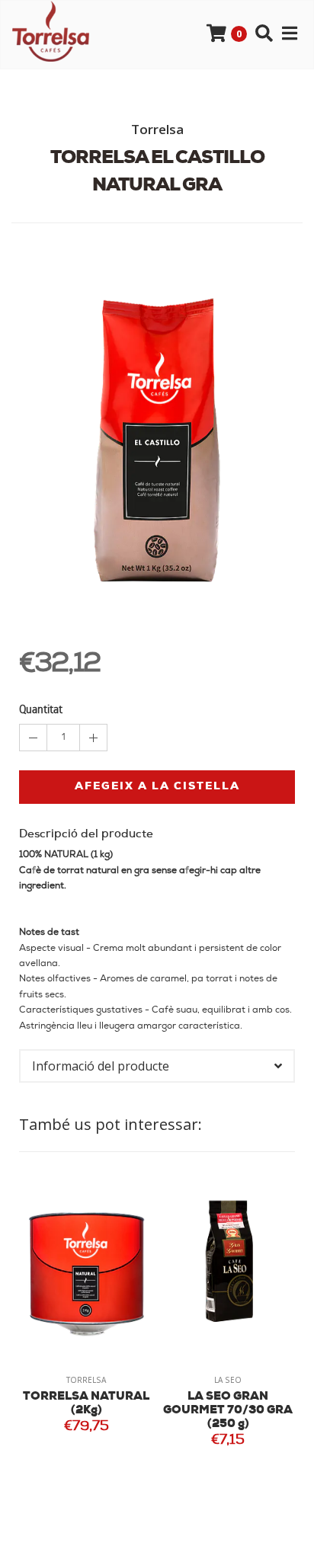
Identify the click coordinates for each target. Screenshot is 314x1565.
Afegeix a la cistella (157, 786)
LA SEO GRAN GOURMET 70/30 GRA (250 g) (122, 1410)
